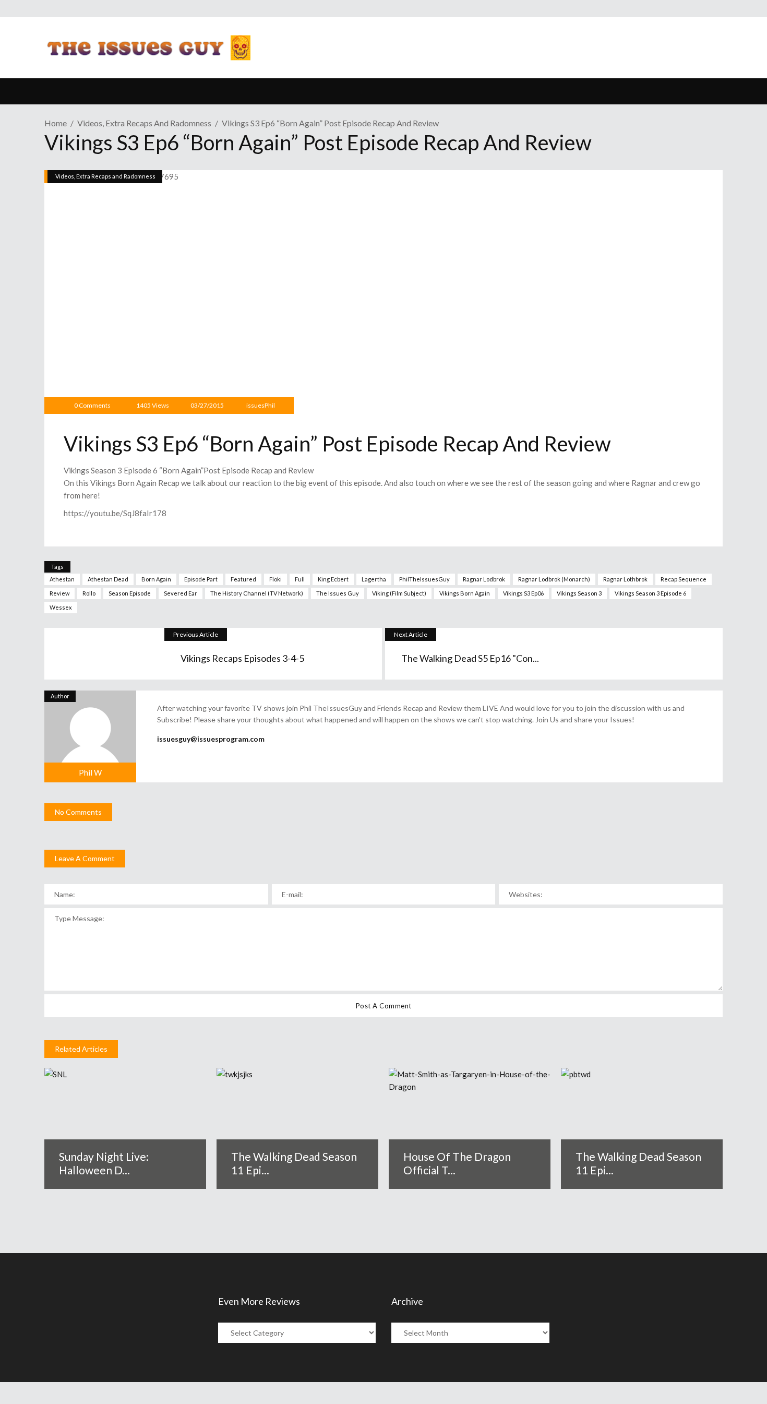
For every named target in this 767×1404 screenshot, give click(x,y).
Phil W (90, 772)
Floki (275, 579)
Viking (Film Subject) (399, 593)
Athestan (62, 579)
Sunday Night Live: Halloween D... (104, 1163)
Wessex (61, 607)
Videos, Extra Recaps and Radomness (144, 123)
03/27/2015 (206, 405)
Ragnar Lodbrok (484, 579)
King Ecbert (333, 579)
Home (55, 123)
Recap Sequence (683, 579)
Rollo (88, 593)
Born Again (156, 579)
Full (300, 579)
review (59, 593)
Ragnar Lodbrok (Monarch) (554, 579)
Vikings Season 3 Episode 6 (650, 593)
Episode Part (201, 579)
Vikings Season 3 (579, 593)
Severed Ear (180, 593)
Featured (243, 579)
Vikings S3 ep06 (523, 593)
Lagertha (374, 579)
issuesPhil (260, 405)
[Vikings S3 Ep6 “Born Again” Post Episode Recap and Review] (90, 736)
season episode (130, 593)
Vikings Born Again (464, 593)
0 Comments (92, 405)
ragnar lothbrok (625, 579)
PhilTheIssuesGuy (424, 579)
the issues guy (337, 593)
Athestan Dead (108, 579)
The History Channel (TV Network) (256, 593)
